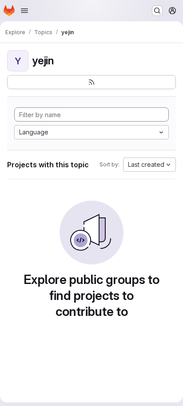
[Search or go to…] (157, 10)
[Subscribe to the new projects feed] (91, 82)
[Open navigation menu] (24, 11)
